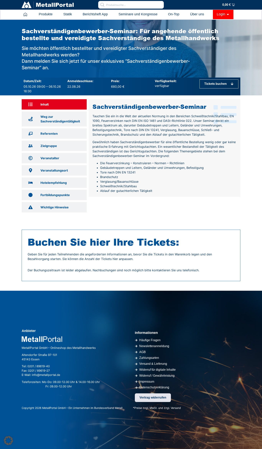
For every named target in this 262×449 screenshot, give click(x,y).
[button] (8, 440)
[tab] (54, 104)
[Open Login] (228, 14)
